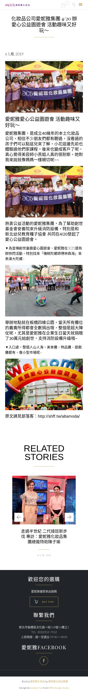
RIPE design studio (59, 687)
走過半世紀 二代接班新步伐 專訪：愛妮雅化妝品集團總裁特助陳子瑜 (44, 536)
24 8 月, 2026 (44, 555)
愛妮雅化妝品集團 (58, 681)
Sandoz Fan (36, 687)
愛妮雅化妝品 (37, 681)
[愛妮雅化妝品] (17, 5)
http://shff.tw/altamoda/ (59, 416)
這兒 (34, 144)
